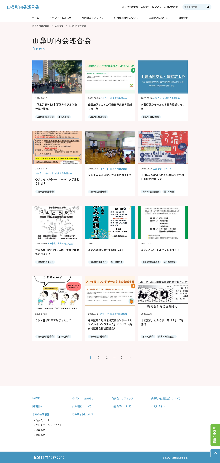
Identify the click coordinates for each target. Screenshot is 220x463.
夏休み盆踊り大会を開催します (106, 250)
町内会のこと (43, 420)
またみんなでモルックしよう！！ (160, 250)
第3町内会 (169, 192)
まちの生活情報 (130, 7)
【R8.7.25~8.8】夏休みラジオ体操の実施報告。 (56, 106)
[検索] (208, 7)
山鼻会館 (183, 18)
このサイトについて (151, 7)
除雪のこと (42, 430)
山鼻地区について (158, 18)
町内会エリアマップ (93, 18)
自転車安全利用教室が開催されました (110, 175)
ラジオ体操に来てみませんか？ (53, 320)
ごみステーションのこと (49, 425)
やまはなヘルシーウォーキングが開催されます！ (57, 181)
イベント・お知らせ (60, 18)
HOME (36, 398)
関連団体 (37, 406)
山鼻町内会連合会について (165, 398)
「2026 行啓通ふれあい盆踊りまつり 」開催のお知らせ (162, 177)
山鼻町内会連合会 (23, 7)
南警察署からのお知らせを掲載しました (163, 106)
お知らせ (104, 98)
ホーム (35, 18)
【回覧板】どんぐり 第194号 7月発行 (162, 322)
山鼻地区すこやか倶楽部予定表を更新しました (110, 106)
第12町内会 (63, 117)
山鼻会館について (121, 406)
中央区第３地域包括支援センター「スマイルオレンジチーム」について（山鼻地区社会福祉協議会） (110, 324)
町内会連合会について (126, 18)
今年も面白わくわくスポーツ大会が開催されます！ (57, 252)
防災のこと (42, 435)
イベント (49, 173)
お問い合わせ (171, 7)
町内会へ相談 (214, 435)
